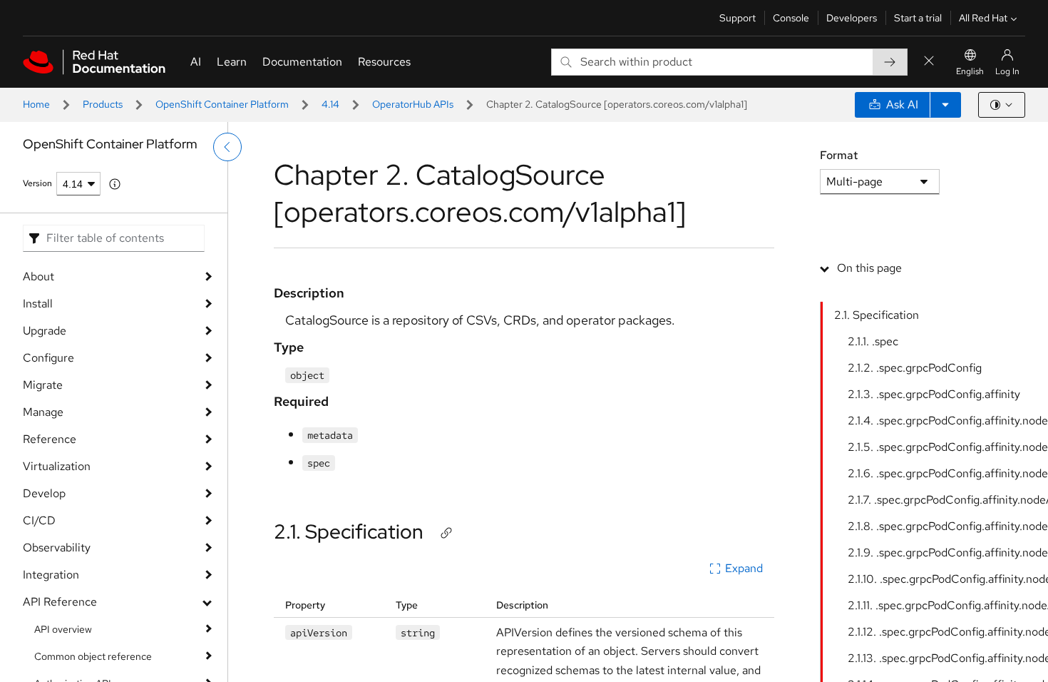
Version (37, 183)
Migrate (43, 384)
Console (791, 17)
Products (103, 104)
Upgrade (44, 330)
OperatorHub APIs (412, 104)
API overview (63, 629)
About (38, 276)
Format (839, 155)
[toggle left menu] (227, 147)
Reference (49, 439)
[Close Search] (929, 61)
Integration (51, 574)
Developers (851, 17)
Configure (48, 357)
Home (36, 104)
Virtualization (57, 466)
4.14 (330, 104)
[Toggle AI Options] (945, 105)
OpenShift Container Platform (222, 104)
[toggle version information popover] (115, 184)
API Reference (60, 601)
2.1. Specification (348, 531)
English (970, 71)
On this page (869, 267)
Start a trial (918, 17)
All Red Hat (983, 17)
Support (737, 17)
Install (38, 303)
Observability (57, 547)
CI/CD (39, 520)
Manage (43, 411)
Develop (44, 493)
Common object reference (93, 656)
